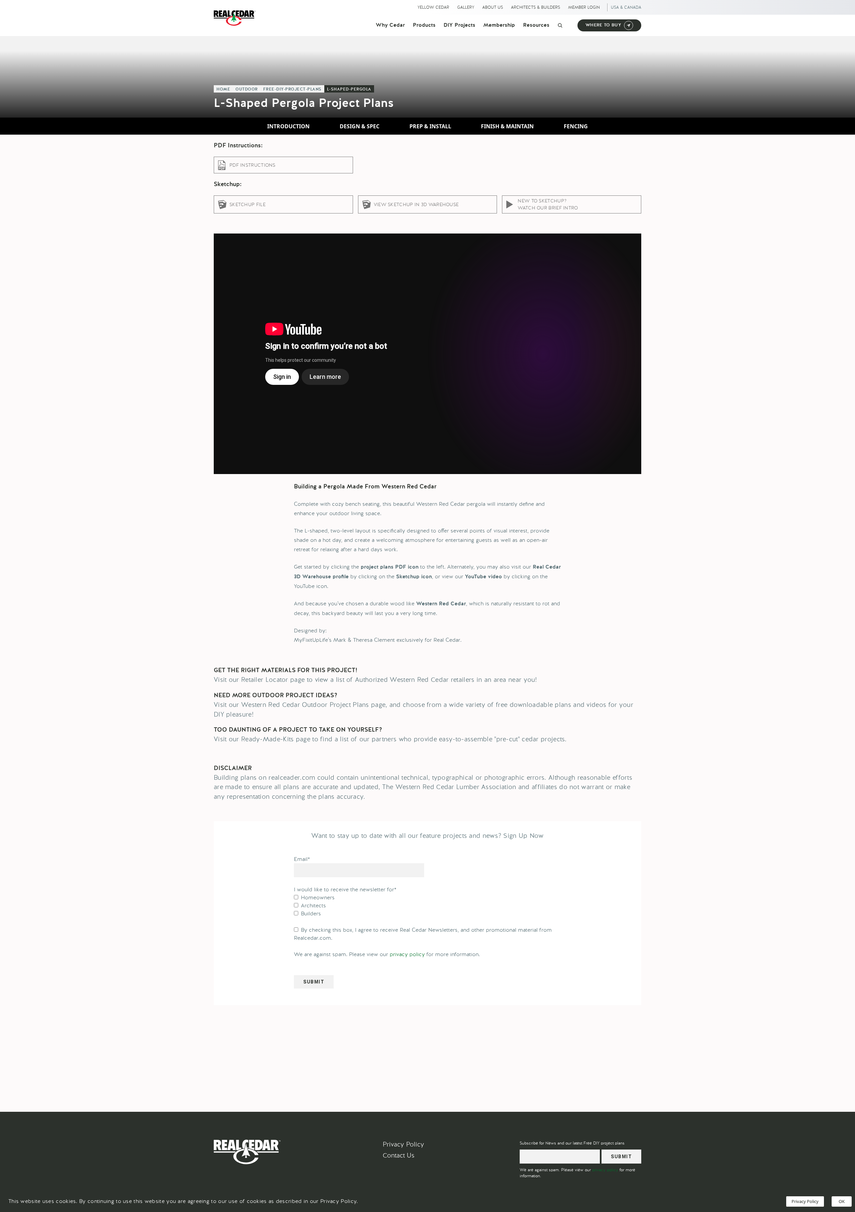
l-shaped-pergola (349, 90)
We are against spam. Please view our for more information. (387, 954)
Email (302, 859)
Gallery (465, 7)
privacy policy (407, 954)
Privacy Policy (403, 1144)
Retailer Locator (264, 679)
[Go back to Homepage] (236, 18)
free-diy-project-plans (292, 90)
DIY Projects (459, 25)
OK (842, 1201)
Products (424, 25)
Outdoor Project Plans (335, 705)
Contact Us (398, 1155)
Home (223, 90)
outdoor (246, 90)
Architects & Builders (535, 7)
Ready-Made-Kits (267, 739)
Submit (313, 981)
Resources (536, 25)
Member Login (584, 7)
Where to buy (603, 25)
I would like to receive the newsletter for (345, 889)
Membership (499, 25)
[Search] (560, 25)
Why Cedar (390, 25)
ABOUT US (492, 7)
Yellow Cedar (433, 7)
